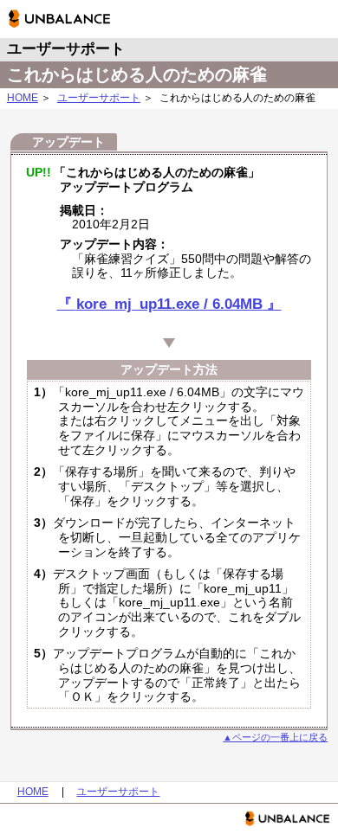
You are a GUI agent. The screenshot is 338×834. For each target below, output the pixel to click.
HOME (22, 98)
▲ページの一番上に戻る (275, 737)
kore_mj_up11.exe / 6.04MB (169, 304)
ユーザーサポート (98, 98)
